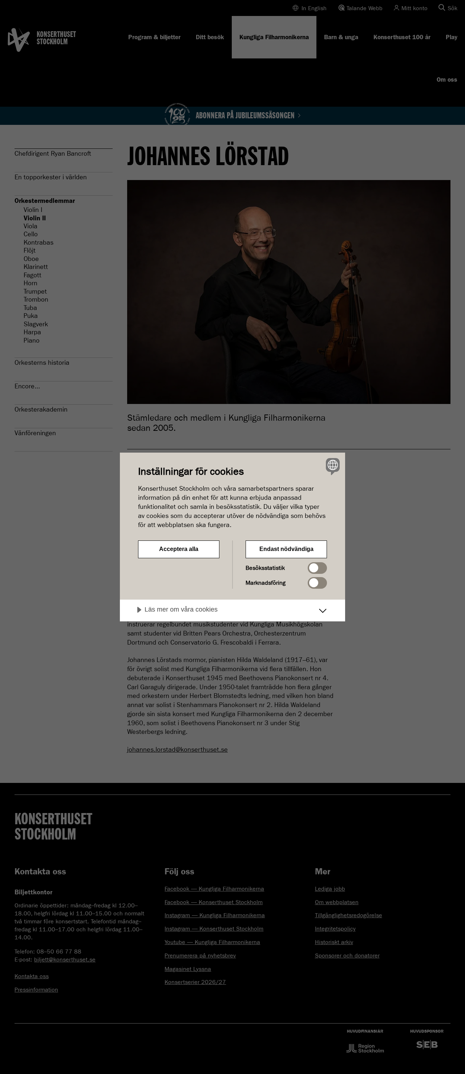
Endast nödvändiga (286, 549)
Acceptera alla (178, 549)
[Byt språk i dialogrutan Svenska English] (331, 466)
